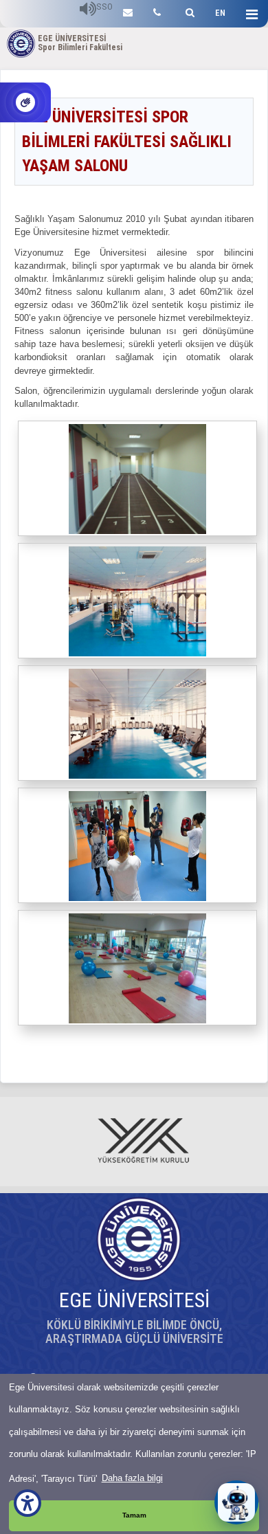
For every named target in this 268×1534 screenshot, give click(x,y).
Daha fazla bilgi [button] (132, 1478)
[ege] (128, 10)
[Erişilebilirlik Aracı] (27, 1503)
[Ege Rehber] (157, 10)
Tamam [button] (134, 1515)
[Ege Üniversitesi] (188, 10)
